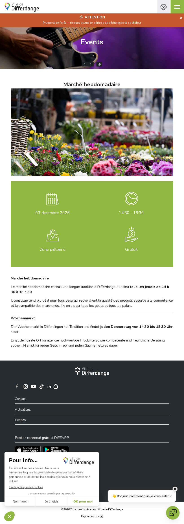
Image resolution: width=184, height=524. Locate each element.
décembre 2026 (52, 212)
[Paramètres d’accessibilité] (163, 6)
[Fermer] (180, 18)
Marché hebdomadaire (91, 84)
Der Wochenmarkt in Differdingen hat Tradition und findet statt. (92, 329)
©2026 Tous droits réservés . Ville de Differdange (92, 509)
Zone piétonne (52, 249)
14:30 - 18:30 (131, 212)
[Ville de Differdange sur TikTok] (41, 386)
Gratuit (131, 249)
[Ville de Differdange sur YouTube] (34, 386)
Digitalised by (90, 516)
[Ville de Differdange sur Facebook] (17, 386)
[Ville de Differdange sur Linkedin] (49, 386)
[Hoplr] (56, 386)
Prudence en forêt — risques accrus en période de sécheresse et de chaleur (92, 23)
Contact (21, 398)
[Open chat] (173, 513)
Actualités (23, 409)
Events (92, 42)
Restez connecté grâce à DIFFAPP (42, 437)
